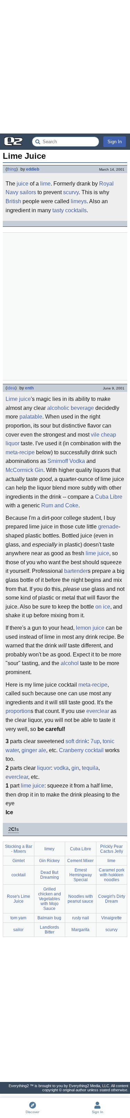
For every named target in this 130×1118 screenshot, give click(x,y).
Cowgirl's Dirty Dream (111, 899)
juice (22, 184)
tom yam (18, 917)
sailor (18, 929)
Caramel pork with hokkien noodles (111, 875)
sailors (28, 192)
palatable (30, 417)
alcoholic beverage (70, 408)
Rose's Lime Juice (18, 899)
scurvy (71, 192)
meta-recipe (20, 452)
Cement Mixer (80, 860)
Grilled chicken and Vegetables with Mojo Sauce (49, 899)
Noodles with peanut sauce (80, 899)
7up (95, 741)
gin (75, 768)
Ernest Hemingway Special (80, 875)
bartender (76, 571)
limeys (79, 201)
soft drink (77, 741)
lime (45, 184)
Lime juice (18, 399)
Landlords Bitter (49, 930)
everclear (97, 711)
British (13, 201)
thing (11, 169)
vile (95, 435)
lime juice (97, 553)
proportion (18, 711)
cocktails (76, 210)
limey (49, 848)
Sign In (114, 141)
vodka (61, 768)
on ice (102, 607)
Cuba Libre (108, 497)
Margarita (80, 929)
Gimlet (18, 860)
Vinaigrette (111, 917)
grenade (108, 527)
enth (29, 388)
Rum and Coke (59, 505)
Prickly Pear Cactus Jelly (111, 849)
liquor (44, 768)
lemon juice (90, 628)
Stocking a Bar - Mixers (18, 849)
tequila (90, 768)
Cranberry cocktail (81, 750)
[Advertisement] (65, 67)
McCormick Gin (24, 470)
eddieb (32, 169)
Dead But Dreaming (49, 875)
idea (11, 388)
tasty (58, 210)
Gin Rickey (49, 860)
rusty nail (80, 917)
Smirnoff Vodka (66, 461)
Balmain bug (49, 917)
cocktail (18, 874)
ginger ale (33, 750)
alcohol (70, 663)
